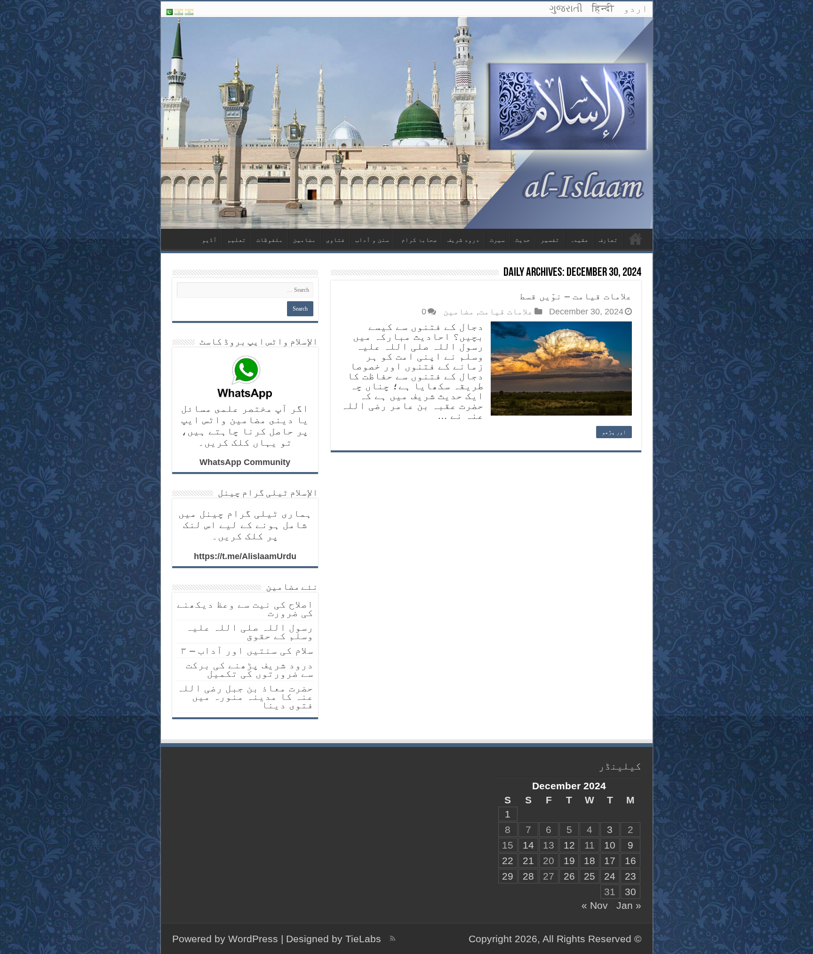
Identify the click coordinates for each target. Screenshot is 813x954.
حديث (522, 239)
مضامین (304, 239)
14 (528, 845)
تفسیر (550, 239)
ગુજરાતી (565, 8)
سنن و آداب (372, 239)
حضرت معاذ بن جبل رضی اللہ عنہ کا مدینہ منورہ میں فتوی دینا (245, 696)
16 (630, 860)
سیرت (497, 239)
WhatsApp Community (244, 462)
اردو (635, 8)
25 (589, 876)
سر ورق (635, 239)
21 (528, 860)
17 (609, 860)
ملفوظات (269, 239)
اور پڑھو (614, 432)
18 (589, 860)
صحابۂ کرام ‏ (418, 239)
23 (630, 876)
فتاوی (335, 239)
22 (507, 860)
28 (528, 876)
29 (507, 876)
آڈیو (209, 239)
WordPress (253, 938)
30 (630, 891)
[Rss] (392, 938)
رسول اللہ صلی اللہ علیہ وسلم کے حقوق (249, 631)
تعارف (608, 239)
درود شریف (463, 239)
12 (569, 845)
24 (609, 876)
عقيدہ (579, 239)
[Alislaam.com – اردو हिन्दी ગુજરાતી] (407, 122)
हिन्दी (603, 8)
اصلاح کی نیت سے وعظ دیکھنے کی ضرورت (245, 608)
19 (569, 860)
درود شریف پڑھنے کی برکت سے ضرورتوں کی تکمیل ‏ (249, 669)
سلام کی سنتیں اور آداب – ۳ (247, 650)
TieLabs (363, 938)
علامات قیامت (506, 311)
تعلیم (236, 239)
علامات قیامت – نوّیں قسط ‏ (574, 296)
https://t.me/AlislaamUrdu (245, 556)
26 (569, 876)
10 (609, 845)
